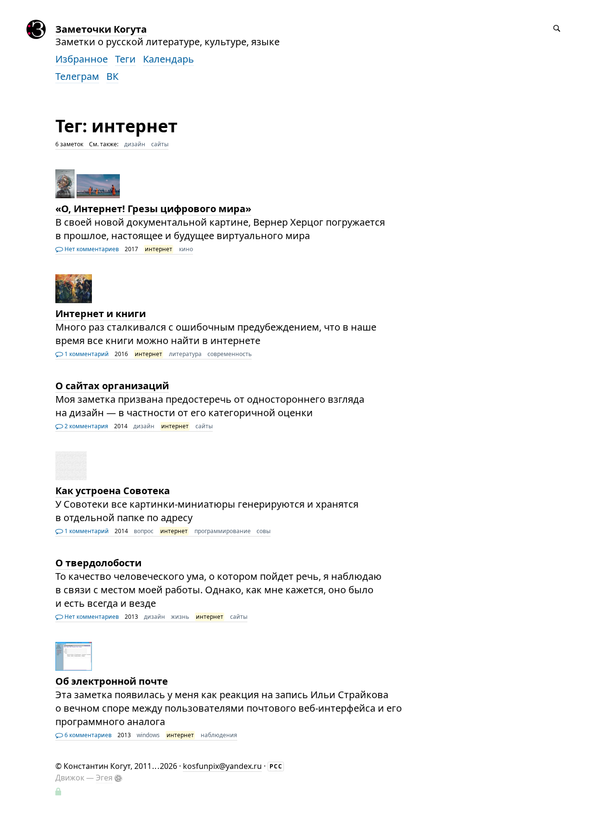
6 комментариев (87, 735)
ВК (112, 76)
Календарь (168, 58)
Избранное (81, 58)
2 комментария (85, 426)
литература (185, 354)
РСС (276, 766)
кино (186, 249)
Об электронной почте (111, 681)
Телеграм (77, 76)
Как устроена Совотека (112, 490)
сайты (159, 144)
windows (148, 735)
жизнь (180, 617)
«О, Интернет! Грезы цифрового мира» (153, 208)
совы (263, 531)
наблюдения (219, 735)
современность (229, 354)
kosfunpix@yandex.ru (222, 766)
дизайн (134, 144)
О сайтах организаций (112, 385)
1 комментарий (86, 354)
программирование (222, 531)
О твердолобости (98, 562)
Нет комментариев (91, 249)
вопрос (144, 531)
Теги (125, 58)
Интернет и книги (100, 313)
